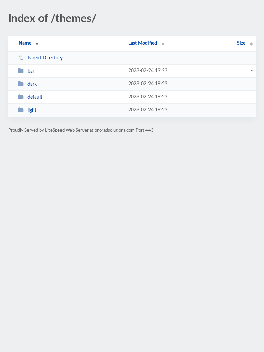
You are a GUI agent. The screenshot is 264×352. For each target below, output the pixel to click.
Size (241, 43)
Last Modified (142, 43)
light (32, 110)
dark (32, 84)
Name (25, 43)
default (35, 97)
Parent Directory (45, 58)
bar (31, 71)
